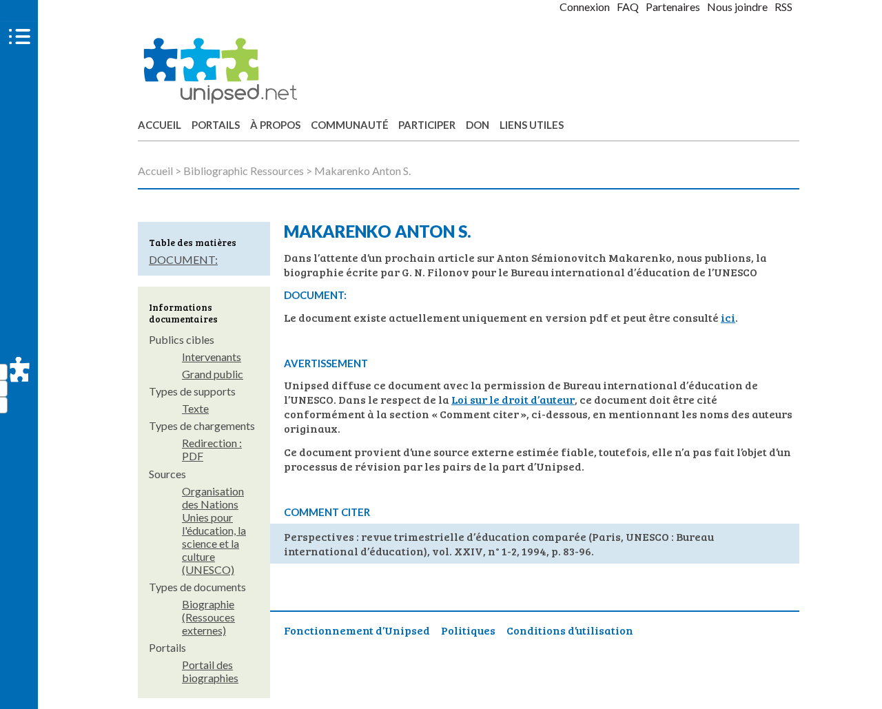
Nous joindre (737, 6)
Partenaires (673, 6)
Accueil (159, 125)
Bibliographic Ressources (243, 170)
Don (477, 125)
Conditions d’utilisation (569, 630)
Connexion (585, 6)
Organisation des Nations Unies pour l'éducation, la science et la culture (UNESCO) (214, 530)
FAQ (628, 6)
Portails (216, 125)
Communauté (350, 125)
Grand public (212, 373)
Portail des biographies (210, 671)
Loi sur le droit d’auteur (513, 399)
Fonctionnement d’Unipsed (357, 630)
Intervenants (211, 356)
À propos (275, 125)
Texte (195, 408)
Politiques (468, 630)
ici (728, 317)
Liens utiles (532, 125)
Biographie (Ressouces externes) (208, 617)
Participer (426, 125)
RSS (783, 6)
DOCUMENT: (183, 259)
